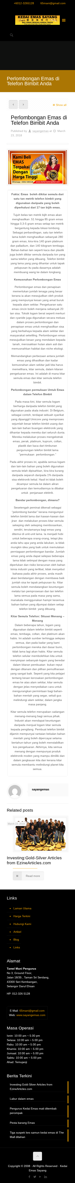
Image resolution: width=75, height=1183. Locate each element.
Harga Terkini (21, 916)
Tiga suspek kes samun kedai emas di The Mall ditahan (37, 1135)
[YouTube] (40, 8)
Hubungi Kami (22, 924)
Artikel (17, 931)
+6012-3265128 (24, 3)
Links (16, 947)
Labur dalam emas (22, 1098)
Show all (61, 105)
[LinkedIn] (45, 8)
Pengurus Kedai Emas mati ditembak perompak (33, 1111)
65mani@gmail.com (53, 3)
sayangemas (40, 131)
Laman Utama (22, 908)
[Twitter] (35, 8)
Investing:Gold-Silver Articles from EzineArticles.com (31, 1087)
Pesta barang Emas (22, 1122)
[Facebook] (30, 8)
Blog (16, 939)
